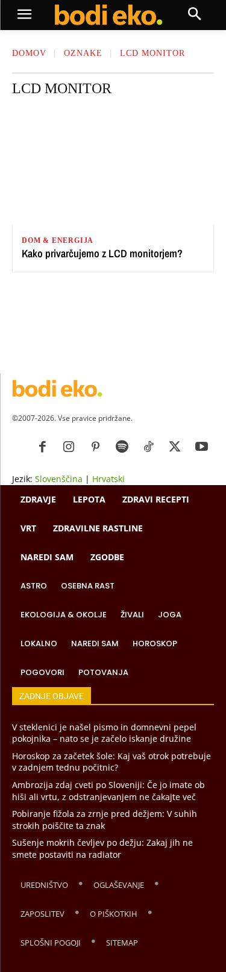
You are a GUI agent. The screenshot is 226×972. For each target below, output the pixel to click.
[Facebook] (42, 447)
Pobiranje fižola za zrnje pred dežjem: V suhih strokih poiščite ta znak (104, 819)
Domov (29, 53)
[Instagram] (68, 447)
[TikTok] (148, 447)
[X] (174, 447)
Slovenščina (59, 478)
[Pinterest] (95, 447)
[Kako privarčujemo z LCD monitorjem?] (113, 166)
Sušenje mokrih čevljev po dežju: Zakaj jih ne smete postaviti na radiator (102, 848)
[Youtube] (201, 447)
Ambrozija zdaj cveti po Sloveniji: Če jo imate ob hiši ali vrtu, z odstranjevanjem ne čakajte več (108, 790)
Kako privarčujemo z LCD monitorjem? (102, 253)
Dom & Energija (57, 240)
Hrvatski (108, 478)
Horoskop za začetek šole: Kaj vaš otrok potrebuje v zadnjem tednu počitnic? (111, 762)
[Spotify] (121, 447)
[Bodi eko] (109, 15)
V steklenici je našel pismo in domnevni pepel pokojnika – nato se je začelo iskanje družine (104, 733)
